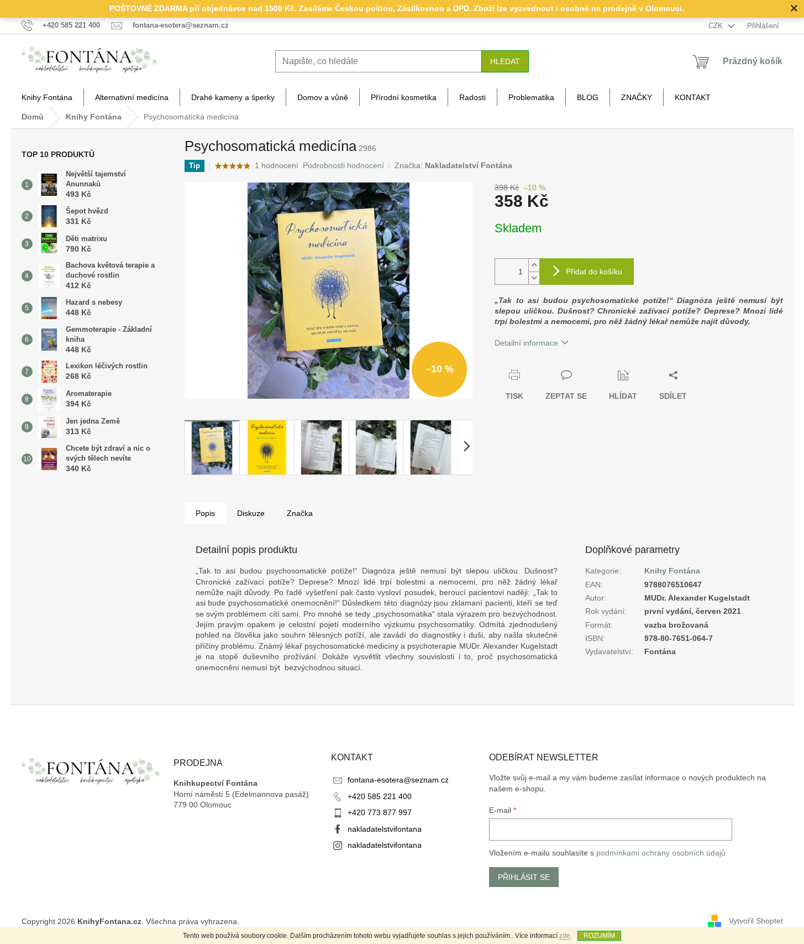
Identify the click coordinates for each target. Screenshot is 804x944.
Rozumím (599, 936)
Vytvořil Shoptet (756, 920)
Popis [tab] (205, 513)
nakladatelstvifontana (385, 829)
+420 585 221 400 (380, 796)
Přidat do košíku (594, 271)
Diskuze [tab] (251, 513)
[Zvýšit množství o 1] (533, 265)
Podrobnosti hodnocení (343, 165)
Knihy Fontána (672, 570)
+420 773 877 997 (380, 812)
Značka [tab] (300, 513)
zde (564, 936)
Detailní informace (526, 342)
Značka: (453, 165)
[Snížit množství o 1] (533, 278)
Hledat (505, 61)
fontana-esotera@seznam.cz (398, 779)
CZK (716, 26)
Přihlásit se (524, 877)
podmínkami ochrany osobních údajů (661, 852)
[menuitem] (46, 97)
